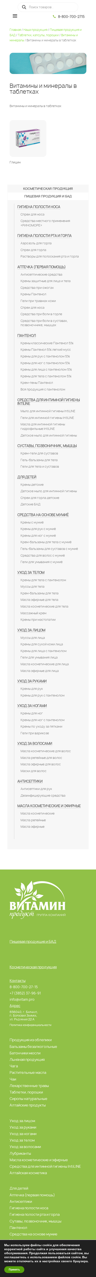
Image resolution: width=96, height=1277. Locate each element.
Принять (14, 1269)
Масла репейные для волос (41, 758)
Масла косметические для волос (46, 751)
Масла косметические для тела (44, 606)
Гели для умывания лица (39, 657)
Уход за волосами (34, 743)
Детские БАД (30, 504)
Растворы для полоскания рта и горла (50, 256)
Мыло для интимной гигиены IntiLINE (48, 411)
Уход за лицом (31, 630)
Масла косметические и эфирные (49, 806)
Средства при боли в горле (41, 314)
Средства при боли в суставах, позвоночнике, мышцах (44, 323)
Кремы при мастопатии (38, 620)
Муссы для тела (32, 587)
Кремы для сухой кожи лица (42, 644)
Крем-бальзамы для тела (39, 593)
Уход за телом (30, 572)
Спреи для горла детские (40, 498)
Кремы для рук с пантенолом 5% (45, 356)
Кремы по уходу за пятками (41, 726)
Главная (15, 30)
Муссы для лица (33, 638)
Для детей (26, 477)
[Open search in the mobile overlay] (48, 7)
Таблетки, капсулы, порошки (38, 35)
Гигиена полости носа (38, 207)
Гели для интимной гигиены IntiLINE (47, 418)
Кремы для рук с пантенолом (43, 695)
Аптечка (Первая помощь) (41, 267)
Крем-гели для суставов (39, 453)
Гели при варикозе (35, 733)
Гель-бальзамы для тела (39, 460)
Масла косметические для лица (45, 664)
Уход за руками (32, 681)
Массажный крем (33, 613)
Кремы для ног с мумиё (38, 536)
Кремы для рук (32, 689)
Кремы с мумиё (32, 522)
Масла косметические (37, 813)
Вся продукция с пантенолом (43, 389)
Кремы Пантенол (33, 294)
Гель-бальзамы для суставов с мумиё (49, 549)
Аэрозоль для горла (36, 243)
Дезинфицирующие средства (43, 796)
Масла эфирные (32, 827)
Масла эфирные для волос (41, 764)
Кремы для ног (32, 713)
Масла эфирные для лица (40, 671)
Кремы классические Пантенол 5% (47, 343)
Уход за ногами (32, 706)
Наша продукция (35, 30)
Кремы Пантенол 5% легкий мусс (46, 350)
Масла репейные (33, 820)
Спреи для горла (33, 250)
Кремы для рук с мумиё (38, 529)
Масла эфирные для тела (39, 600)
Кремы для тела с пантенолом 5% (46, 376)
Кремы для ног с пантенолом (43, 720)
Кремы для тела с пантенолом (43, 580)
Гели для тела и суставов (40, 466)
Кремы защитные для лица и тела (46, 281)
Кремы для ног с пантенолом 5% (45, 363)
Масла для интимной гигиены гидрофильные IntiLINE (43, 426)
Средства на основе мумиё (43, 515)
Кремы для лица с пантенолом (44, 651)
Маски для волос (33, 771)
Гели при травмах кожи (38, 301)
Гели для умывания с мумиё (42, 562)
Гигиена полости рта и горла (44, 236)
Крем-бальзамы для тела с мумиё (46, 542)
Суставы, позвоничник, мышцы (47, 446)
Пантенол (26, 335)
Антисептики (30, 781)
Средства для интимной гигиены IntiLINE (48, 402)
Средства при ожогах (37, 288)
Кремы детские (32, 485)
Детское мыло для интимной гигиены (49, 435)
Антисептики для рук (36, 789)
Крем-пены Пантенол (37, 383)
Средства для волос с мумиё (43, 555)
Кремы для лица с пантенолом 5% (46, 369)
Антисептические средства (41, 274)
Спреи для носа (32, 214)
